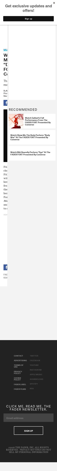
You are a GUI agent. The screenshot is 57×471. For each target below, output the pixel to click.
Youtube (34, 364)
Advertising (20, 360)
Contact (18, 355)
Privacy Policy (18, 372)
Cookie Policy (17, 378)
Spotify (34, 383)
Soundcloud (36, 378)
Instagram (36, 369)
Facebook (35, 360)
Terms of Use (18, 365)
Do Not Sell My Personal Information (30, 451)
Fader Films (20, 388)
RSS (32, 388)
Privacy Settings (31, 450)
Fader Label (20, 384)
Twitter (34, 355)
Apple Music (36, 374)
